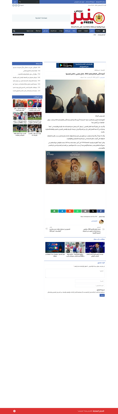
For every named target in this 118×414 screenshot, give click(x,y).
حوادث (60, 30)
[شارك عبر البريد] (85, 211)
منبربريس (102, 77)
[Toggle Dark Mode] (14, 31)
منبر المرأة (38, 30)
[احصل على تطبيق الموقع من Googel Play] (18, 5)
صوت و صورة (30, 30)
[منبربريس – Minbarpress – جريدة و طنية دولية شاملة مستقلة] (88, 18)
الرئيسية (104, 30)
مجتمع (92, 30)
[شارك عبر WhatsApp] (77, 211)
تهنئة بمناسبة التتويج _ (91, 34)
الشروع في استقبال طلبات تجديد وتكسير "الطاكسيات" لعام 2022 (60, 229)
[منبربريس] (101, 222)
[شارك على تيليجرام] (62, 211)
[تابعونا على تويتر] (16, 5)
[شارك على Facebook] (101, 211)
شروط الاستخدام (90, 1)
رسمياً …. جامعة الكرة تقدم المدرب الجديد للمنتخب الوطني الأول (34, 110)
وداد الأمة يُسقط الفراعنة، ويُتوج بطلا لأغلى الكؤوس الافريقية (34, 122)
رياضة (74, 30)
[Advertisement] (59, 48)
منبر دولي (45, 30)
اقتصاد (79, 30)
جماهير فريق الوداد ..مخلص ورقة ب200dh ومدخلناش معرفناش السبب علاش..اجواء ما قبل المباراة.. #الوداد (75, 256)
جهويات (86, 30)
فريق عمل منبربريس (79, 1)
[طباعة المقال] (54, 211)
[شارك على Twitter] (93, 211)
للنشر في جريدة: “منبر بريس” (85, 411)
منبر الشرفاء (53, 30)
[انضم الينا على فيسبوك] (13, 5)
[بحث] (20, 2)
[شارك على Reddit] (70, 211)
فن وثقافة (67, 30)
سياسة (98, 30)
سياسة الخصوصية (100, 1)
